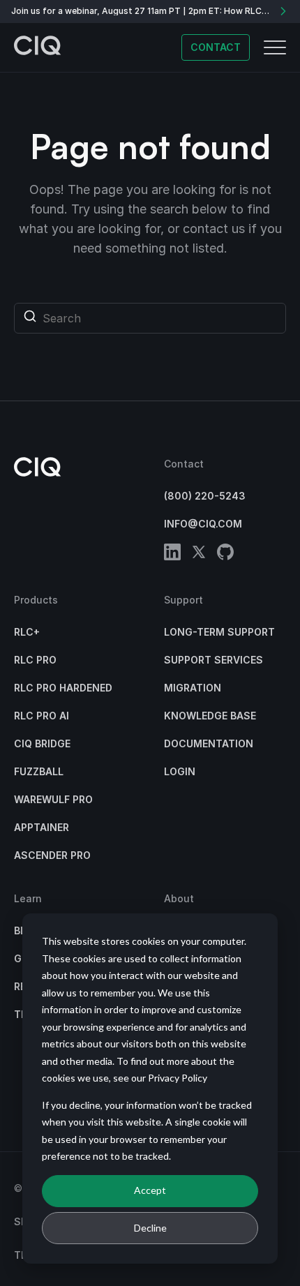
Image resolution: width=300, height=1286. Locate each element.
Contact (215, 47)
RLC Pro (35, 660)
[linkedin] (172, 554)
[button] (275, 47)
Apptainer (41, 827)
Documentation (208, 743)
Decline (150, 1228)
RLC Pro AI (41, 715)
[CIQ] (37, 47)
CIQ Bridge (42, 743)
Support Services (213, 660)
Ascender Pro (52, 855)
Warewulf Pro (53, 799)
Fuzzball (38, 771)
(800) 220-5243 (205, 496)
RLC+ (27, 632)
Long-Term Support (219, 632)
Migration (192, 688)
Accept (150, 1190)
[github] (225, 554)
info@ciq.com (203, 524)
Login (179, 771)
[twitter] (199, 554)
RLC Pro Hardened (63, 688)
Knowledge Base (210, 715)
